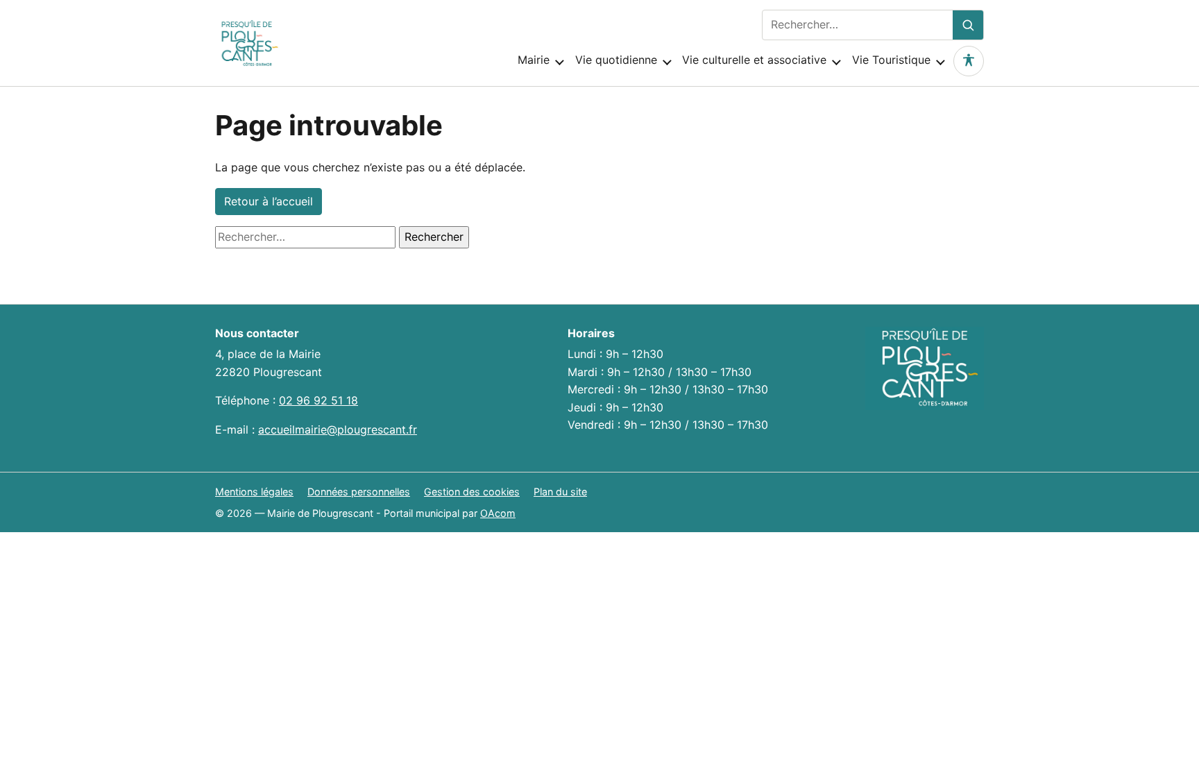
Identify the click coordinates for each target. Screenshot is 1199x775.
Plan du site (560, 491)
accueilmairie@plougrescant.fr (337, 429)
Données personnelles (358, 491)
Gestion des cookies (472, 491)
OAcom (498, 513)
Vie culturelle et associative (754, 60)
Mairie (534, 60)
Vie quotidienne (616, 60)
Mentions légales (254, 491)
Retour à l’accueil (268, 201)
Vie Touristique (891, 60)
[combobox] (858, 25)
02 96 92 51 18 (318, 400)
